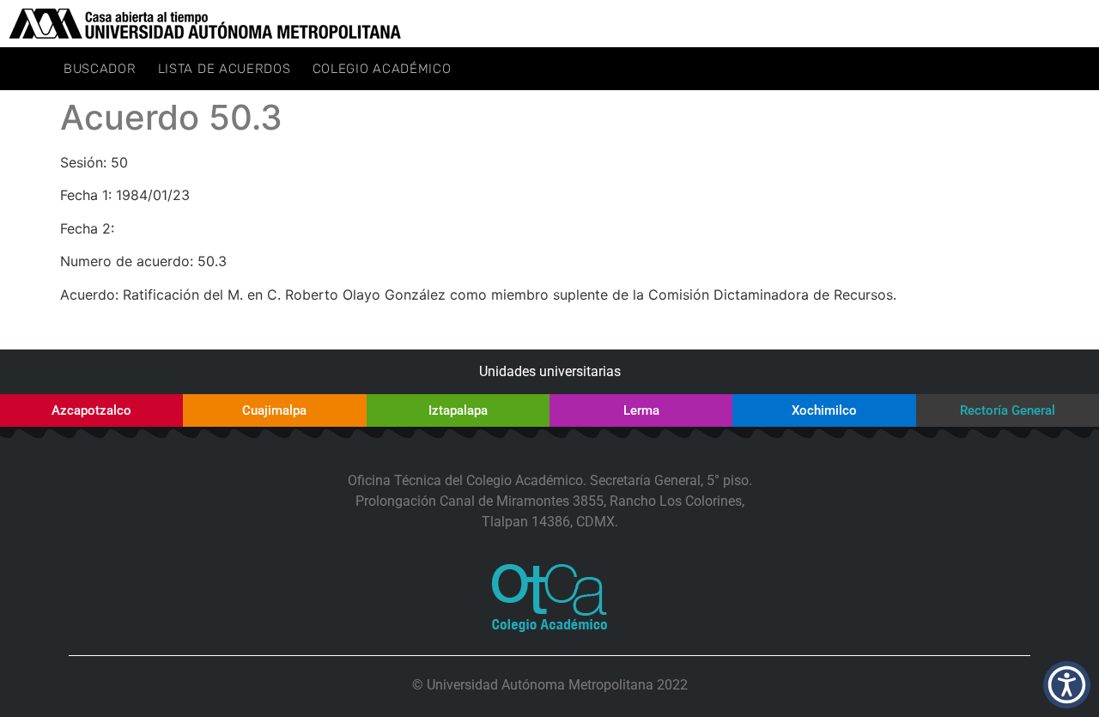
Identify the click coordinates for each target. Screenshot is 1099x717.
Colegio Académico (382, 68)
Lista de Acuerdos (224, 68)
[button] (1066, 684)
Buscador (100, 68)
